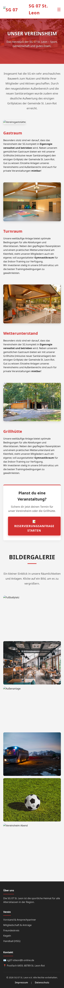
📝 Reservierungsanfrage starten (34, 525)
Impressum (21, 982)
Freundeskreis (11, 930)
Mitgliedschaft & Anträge (17, 925)
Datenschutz (42, 982)
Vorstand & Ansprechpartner (19, 919)
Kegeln (7, 935)
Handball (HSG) (11, 941)
